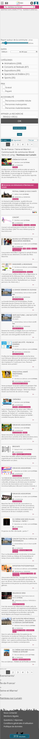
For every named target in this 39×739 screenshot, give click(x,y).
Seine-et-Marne (22, 149)
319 (19, 736)
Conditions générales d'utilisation (18, 723)
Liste (4, 140)
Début (4, 51)
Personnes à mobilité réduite (18, 100)
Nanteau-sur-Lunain (11, 698)
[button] (19, 129)
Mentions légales (11, 716)
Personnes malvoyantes (16, 104)
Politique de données (13, 726)
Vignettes (15, 140)
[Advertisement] (19, 24)
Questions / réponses (13, 720)
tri (20, 140)
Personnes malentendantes (17, 108)
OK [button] (19, 121)
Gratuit (8, 87)
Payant (8, 91)
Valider (19, 134)
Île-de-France (7, 149)
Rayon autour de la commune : (14, 40)
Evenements (7, 675)
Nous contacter (10, 713)
